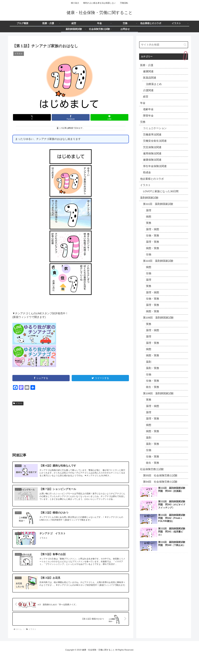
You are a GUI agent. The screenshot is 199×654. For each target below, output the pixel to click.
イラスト (19, 403)
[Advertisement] (70, 428)
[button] (185, 44)
